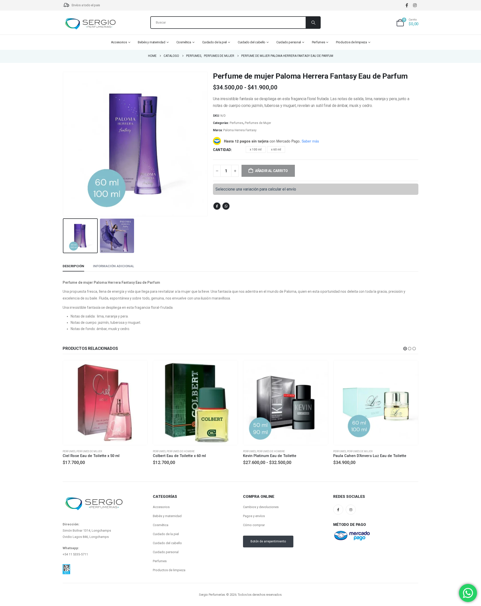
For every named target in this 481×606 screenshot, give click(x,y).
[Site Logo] (90, 24)
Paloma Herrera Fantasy (240, 130)
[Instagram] (415, 5)
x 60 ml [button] (276, 149)
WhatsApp (226, 206)
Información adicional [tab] (113, 266)
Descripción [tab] (73, 266)
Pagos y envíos (254, 516)
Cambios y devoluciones (261, 507)
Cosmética (183, 42)
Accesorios (119, 42)
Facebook (217, 206)
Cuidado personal (288, 42)
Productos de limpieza (351, 42)
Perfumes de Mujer (258, 123)
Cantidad (222, 150)
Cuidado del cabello (251, 42)
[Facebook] (407, 5)
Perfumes (318, 42)
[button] (64, 144)
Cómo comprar (254, 525)
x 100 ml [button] (256, 149)
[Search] (313, 22)
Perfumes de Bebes (359, 451)
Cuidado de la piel (214, 42)
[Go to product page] (105, 402)
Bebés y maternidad (151, 42)
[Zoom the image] (66, 567)
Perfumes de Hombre (90, 451)
